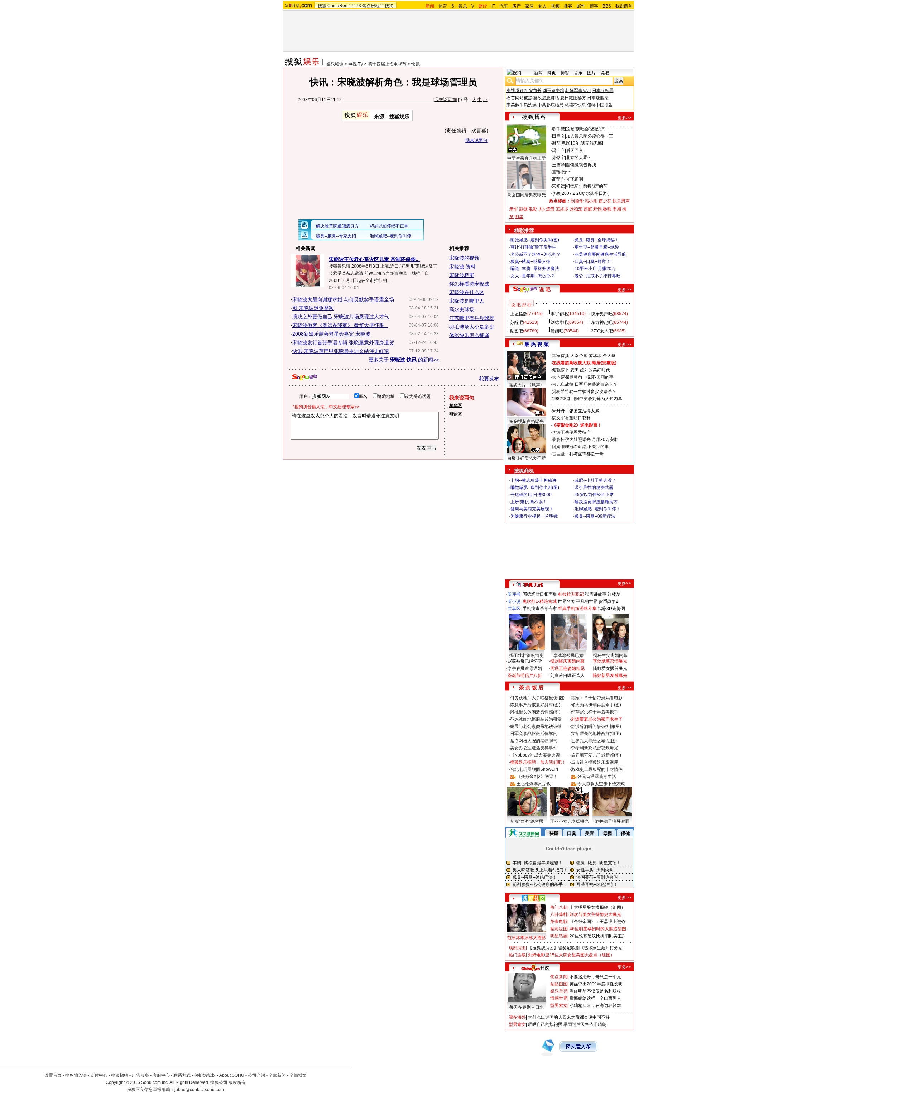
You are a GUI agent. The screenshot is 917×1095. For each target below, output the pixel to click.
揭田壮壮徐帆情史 (526, 655)
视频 (555, 6)
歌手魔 (558, 128)
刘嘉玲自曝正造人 (567, 675)
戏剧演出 (517, 947)
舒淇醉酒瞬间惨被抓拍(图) (596, 726)
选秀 (550, 208)
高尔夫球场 (461, 309)
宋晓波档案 (461, 275)
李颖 (556, 193)
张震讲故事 (595, 594)
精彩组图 (558, 928)
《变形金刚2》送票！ (537, 776)
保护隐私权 (205, 1075)
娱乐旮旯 (558, 991)
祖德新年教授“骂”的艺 (587, 186)
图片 (591, 72)
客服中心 (161, 1075)
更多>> (624, 117)
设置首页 (53, 1075)
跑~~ (566, 171)
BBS (606, 6)
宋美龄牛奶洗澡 (521, 104)
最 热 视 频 (536, 344)
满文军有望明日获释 (571, 418)
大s (541, 208)
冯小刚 (591, 200)
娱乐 (462, 6)
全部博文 (298, 1075)
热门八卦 (558, 907)
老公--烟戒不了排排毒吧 (597, 275)
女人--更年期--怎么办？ (532, 275)
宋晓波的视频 (464, 258)
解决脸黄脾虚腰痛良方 (596, 501)
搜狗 (389, 5)
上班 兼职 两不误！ (528, 501)
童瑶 (556, 171)
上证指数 (518, 313)
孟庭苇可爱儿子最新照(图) (596, 755)
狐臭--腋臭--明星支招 (530, 261)
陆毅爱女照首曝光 (610, 668)
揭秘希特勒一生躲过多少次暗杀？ (584, 391)
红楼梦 (614, 594)
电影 (533, 208)
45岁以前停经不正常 (594, 494)
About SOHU (231, 1075)
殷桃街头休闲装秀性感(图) (535, 712)
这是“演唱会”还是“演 (585, 128)
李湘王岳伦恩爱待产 (571, 432)
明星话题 (558, 935)
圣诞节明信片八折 (525, 675)
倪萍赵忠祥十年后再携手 (594, 712)
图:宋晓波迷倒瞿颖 (313, 308)
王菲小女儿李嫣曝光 (569, 821)
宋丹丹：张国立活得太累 (575, 410)
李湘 (617, 208)
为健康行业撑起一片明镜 (534, 516)
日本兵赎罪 (603, 90)
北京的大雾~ (578, 157)
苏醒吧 (516, 322)
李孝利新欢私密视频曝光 (594, 747)
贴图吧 (516, 330)
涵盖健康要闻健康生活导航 (600, 254)
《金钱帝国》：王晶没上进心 (597, 921)
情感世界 (558, 998)
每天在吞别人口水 (526, 1007)
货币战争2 (608, 601)
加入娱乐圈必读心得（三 (589, 136)
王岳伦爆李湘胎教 (534, 783)
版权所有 (237, 1082)
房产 (516, 6)
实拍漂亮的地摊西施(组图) (596, 733)
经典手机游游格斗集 (577, 608)
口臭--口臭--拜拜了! (593, 261)
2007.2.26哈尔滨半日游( (585, 193)
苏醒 (588, 208)
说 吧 (545, 289)
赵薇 (523, 208)
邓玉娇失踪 (553, 90)
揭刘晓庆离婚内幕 (567, 661)
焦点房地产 (373, 5)
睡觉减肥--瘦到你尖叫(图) (534, 239)
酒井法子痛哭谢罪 (612, 821)
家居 (529, 6)
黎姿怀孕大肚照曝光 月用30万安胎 (585, 439)
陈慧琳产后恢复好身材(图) (535, 704)
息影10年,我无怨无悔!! (583, 143)
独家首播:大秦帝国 (569, 355)
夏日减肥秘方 (573, 97)
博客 (594, 6)
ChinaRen (337, 5)
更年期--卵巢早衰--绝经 (597, 247)
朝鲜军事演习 (578, 90)
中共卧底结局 (550, 104)
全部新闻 (277, 1075)
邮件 (581, 6)
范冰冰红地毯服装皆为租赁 (536, 719)
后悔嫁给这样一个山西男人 (595, 998)
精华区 (455, 405)
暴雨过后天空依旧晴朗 (584, 1024)
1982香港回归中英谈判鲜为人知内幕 (587, 398)
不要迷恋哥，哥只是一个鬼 (595, 976)
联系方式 (182, 1075)
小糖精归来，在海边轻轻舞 (595, 1005)
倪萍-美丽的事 (600, 377)
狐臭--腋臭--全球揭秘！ (597, 239)
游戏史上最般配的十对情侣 (597, 769)
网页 (551, 72)
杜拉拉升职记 (571, 594)
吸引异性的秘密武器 (594, 487)
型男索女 (558, 1005)
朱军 (513, 208)
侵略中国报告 (600, 104)
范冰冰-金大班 (602, 355)
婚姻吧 (557, 330)
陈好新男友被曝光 (610, 675)
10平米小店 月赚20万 (595, 268)
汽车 (503, 6)
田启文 (558, 136)
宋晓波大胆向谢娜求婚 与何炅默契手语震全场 (343, 299)
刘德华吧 (559, 322)
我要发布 (489, 378)
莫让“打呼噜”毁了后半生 (533, 247)
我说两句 (624, 6)
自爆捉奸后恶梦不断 (526, 458)
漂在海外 (517, 1017)
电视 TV (355, 64)
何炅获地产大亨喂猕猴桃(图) (537, 697)
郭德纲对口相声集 (540, 594)
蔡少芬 (605, 200)
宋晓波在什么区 (466, 292)
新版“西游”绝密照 (526, 821)
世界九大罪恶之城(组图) (594, 740)
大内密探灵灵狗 (567, 377)
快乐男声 (621, 200)
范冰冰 (562, 208)
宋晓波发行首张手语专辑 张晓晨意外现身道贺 (343, 342)
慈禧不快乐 (575, 104)
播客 (568, 6)
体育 (442, 6)
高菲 (556, 179)
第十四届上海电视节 (387, 64)
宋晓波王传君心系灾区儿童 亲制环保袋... (374, 259)
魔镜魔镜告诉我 (581, 164)
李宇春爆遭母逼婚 (525, 668)
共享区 (514, 608)
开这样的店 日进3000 (531, 494)
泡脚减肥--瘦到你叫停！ (597, 509)
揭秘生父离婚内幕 (610, 655)
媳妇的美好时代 (595, 370)
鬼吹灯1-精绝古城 (540, 601)
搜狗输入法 (76, 1075)
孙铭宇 (558, 157)
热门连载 (517, 954)
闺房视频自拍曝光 (526, 421)
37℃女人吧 (602, 330)
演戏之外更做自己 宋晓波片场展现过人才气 (340, 317)
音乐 (578, 72)
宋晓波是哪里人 (466, 301)
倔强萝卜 (560, 370)
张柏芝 (576, 208)
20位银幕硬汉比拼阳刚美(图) (597, 935)
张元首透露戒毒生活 (596, 776)
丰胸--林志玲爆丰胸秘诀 (533, 480)
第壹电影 (558, 921)
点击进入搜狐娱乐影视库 (594, 762)
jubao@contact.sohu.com (199, 1089)
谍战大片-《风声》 (526, 385)
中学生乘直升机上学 (526, 158)
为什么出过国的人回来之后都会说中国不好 (569, 1017)
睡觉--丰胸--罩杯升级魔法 (534, 268)
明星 (519, 216)
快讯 (415, 64)
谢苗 (556, 143)
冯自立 (558, 150)
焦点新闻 (558, 976)
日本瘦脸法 (598, 97)
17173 (355, 5)
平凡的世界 (586, 601)
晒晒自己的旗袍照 (545, 1024)
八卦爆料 (558, 914)
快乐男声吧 (602, 313)
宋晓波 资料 (462, 266)
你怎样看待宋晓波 (469, 284)
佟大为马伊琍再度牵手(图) (596, 704)
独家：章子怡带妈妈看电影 (597, 697)
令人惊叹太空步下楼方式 (601, 783)
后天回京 (574, 150)
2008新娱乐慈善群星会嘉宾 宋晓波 (331, 334)
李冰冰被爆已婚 (568, 655)
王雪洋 (558, 164)
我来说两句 (445, 99)
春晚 (607, 208)
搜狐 (322, 5)
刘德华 (577, 200)
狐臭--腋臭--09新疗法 (595, 516)
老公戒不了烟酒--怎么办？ (535, 254)
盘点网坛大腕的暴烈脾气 (533, 740)
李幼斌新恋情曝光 (610, 661)
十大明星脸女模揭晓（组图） (597, 907)
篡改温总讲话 (546, 97)
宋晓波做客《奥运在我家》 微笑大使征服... (340, 325)
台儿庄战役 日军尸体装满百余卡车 (585, 384)
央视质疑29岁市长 (524, 90)
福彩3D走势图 (611, 608)
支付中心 (98, 1075)
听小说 (514, 601)
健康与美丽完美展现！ (531, 509)
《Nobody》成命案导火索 (535, 755)
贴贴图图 (558, 983)
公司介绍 (256, 1075)
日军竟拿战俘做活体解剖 (533, 733)
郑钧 (597, 208)
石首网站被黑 (519, 97)
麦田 (574, 370)
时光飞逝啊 (572, 179)
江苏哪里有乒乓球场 (471, 318)
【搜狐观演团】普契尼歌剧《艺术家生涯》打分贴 (575, 947)
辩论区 (455, 414)
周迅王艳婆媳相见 (567, 668)
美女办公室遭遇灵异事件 (533, 747)
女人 (542, 6)
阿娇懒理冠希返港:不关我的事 (580, 446)
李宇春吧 (559, 313)
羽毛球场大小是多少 (471, 327)
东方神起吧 (602, 322)
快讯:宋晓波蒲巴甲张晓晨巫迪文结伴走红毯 (340, 351)
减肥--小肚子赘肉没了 (595, 480)
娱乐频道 (335, 64)
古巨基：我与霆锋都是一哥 (578, 453)
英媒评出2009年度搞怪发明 (596, 983)
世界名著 (566, 601)
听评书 (514, 594)
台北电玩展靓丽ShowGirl (534, 769)
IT (493, 6)
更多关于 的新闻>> (404, 359)
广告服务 (140, 1075)
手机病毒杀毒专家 (540, 608)
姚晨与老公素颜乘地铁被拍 (536, 726)
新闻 (538, 72)
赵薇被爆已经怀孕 (525, 661)
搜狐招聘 (119, 1075)
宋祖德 (558, 186)
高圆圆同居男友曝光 (526, 194)
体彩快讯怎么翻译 (469, 335)
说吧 (604, 72)
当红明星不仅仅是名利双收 (595, 991)
